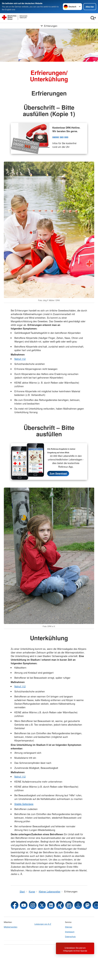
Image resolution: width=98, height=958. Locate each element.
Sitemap (68, 927)
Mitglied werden (10, 927)
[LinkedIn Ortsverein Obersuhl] (51, 905)
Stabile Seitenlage (23, 804)
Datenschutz (70, 936)
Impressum (69, 931)
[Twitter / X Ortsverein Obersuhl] (42, 905)
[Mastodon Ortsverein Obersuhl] (87, 905)
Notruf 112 (20, 358)
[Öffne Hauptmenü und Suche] (93, 18)
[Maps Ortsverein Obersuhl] (78, 905)
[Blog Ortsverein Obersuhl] (69, 905)
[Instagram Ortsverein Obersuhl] (33, 905)
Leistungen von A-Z (42, 924)
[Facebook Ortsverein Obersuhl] (14, 905)
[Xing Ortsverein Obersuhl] (60, 905)
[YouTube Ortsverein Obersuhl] (23, 905)
